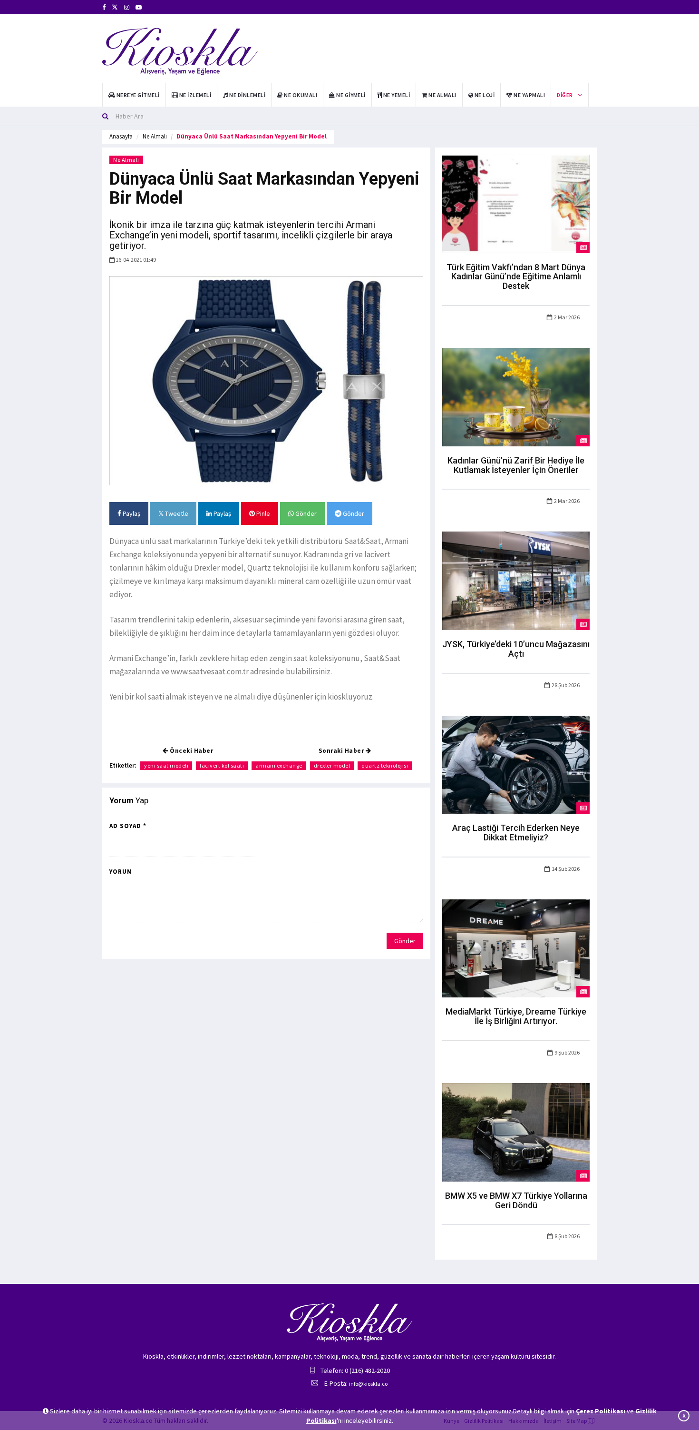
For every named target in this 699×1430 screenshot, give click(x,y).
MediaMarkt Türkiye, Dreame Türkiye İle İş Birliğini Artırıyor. (516, 1016)
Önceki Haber (191, 751)
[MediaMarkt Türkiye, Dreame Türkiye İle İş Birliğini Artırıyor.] (516, 948)
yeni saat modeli (166, 765)
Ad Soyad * (127, 826)
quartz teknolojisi (384, 765)
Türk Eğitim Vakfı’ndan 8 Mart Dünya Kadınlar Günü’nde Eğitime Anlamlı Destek (516, 276)
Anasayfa (121, 136)
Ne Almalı (155, 136)
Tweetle (176, 513)
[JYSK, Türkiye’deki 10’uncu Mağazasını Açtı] (516, 580)
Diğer (565, 95)
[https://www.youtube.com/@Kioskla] (139, 7)
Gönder (305, 513)
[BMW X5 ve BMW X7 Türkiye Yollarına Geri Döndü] (516, 1131)
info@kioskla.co (368, 1383)
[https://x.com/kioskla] (115, 7)
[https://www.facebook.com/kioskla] (104, 7)
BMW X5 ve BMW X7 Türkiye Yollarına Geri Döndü (516, 1200)
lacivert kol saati (222, 765)
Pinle (262, 513)
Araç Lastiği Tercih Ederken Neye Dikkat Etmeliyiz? (516, 832)
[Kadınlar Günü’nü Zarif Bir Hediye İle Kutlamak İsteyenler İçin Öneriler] (516, 396)
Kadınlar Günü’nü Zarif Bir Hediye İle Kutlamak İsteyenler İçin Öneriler (515, 465)
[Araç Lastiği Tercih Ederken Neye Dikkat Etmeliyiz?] (516, 763)
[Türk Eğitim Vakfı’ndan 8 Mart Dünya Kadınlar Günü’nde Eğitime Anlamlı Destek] (516, 203)
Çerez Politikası (600, 1411)
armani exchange (278, 765)
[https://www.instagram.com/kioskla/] (126, 7)
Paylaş (130, 513)
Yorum (120, 872)
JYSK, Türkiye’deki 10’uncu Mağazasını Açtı (516, 649)
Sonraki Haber (342, 751)
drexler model (332, 765)
